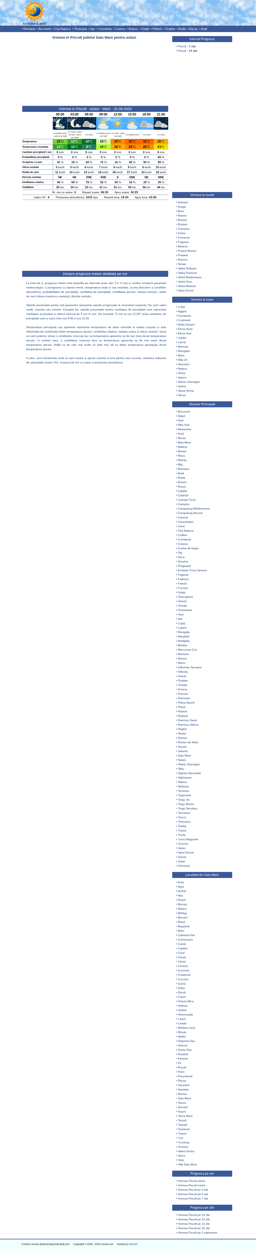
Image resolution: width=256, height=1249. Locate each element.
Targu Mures (186, 804)
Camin (182, 944)
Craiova (120, 28)
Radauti (183, 715)
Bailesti (182, 446)
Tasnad (182, 1124)
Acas (181, 882)
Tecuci (182, 817)
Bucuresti (45, 28)
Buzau (182, 486)
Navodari (183, 364)
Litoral (182, 342)
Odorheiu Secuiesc (190, 667)
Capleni (183, 948)
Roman (182, 737)
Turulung (183, 1142)
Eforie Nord (185, 329)
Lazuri (182, 1018)
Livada (182, 1023)
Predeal (183, 255)
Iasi (92, 28)
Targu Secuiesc (187, 808)
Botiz (181, 930)
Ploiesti (157, 28)
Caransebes (185, 521)
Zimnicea (184, 865)
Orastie (182, 685)
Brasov (133, 28)
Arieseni (183, 202)
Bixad (181, 921)
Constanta (105, 28)
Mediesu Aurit (186, 1027)
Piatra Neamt (186, 702)
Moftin (182, 1036)
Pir (179, 1063)
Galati (145, 28)
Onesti (182, 676)
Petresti (183, 1058)
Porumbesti (185, 1076)
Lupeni (182, 627)
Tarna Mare (185, 1116)
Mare (181, 355)
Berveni (183, 917)
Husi (181, 614)
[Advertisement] (95, 71)
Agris (181, 886)
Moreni (182, 658)
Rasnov (183, 259)
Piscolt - (187, 46)
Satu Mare (184, 755)
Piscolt (182, 1067)
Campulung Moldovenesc (194, 508)
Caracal (183, 517)
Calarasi (183, 495)
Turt (180, 1138)
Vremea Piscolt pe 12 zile (194, 1219)
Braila (182, 28)
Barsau (182, 904)
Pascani (183, 693)
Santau (182, 1093)
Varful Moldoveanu (190, 277)
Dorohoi (183, 561)
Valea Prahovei (187, 272)
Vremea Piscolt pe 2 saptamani (197, 1232)
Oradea (170, 28)
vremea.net (34, 23)
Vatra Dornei (186, 290)
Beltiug (182, 913)
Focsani (183, 588)
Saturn (182, 377)
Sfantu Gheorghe (189, 381)
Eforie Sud (184, 333)
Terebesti (184, 1129)
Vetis (181, 1160)
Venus (182, 395)
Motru (181, 662)
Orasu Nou (185, 1049)
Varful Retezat (187, 286)
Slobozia (183, 786)
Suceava (183, 790)
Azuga (182, 206)
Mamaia (183, 346)
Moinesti (183, 654)
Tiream (182, 1133)
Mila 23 (182, 359)
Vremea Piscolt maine (191, 1185)
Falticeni (183, 579)
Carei (181, 526)
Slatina (182, 782)
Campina (183, 228)
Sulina (182, 386)
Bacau (193, 28)
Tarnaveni (184, 812)
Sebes (182, 760)
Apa (180, 895)
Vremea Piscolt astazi (191, 1180)
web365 (133, 1244)
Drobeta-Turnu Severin (192, 570)
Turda (181, 834)
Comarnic (184, 237)
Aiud (180, 420)
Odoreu (183, 1045)
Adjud (181, 416)
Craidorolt (184, 974)
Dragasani (184, 565)
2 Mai (181, 306)
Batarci (182, 908)
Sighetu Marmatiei (189, 773)
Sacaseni (184, 1085)
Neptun (182, 368)
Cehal (181, 961)
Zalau (181, 861)
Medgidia (184, 640)
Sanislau (183, 1089)
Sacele (182, 746)
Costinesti (184, 320)
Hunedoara (185, 610)
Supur (182, 1111)
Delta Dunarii (186, 324)
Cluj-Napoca (62, 28)
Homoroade (185, 1014)
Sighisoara (184, 777)
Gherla (182, 601)
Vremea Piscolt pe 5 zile (193, 1194)
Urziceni (183, 843)
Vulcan (182, 857)
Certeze (183, 966)
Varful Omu (185, 281)
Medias (182, 645)
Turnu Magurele (188, 839)
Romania (29, 28)
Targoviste (184, 795)
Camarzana (185, 939)
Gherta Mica (186, 1001)
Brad (181, 473)
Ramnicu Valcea (188, 724)
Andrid (182, 891)
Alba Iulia (183, 424)
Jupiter (182, 337)
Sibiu (181, 768)
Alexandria (184, 429)
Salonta (183, 751)
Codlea (182, 535)
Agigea (182, 311)
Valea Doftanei (187, 268)
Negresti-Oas (186, 1041)
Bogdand (183, 926)
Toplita (182, 826)
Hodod (182, 1010)
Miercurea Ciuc (187, 649)
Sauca (182, 1102)
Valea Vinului (186, 1151)
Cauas (182, 957)
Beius (181, 455)
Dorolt (182, 992)
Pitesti (182, 707)
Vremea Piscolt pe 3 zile (193, 1189)
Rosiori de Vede (188, 742)
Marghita (183, 636)
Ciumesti (183, 970)
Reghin (182, 729)
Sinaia (182, 264)
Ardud (181, 899)
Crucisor (183, 979)
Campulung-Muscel (190, 513)
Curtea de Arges (188, 548)
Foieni (182, 996)
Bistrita (182, 460)
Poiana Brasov (187, 250)
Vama (181, 1155)
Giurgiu (182, 605)
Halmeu (183, 1005)
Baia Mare (184, 442)
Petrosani (184, 698)
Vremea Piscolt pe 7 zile (193, 1198)
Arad (204, 28)
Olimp (181, 373)
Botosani (183, 468)
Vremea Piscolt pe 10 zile (194, 1215)
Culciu (182, 983)
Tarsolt (182, 1120)
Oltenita (183, 671)
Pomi (181, 1071)
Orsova (182, 689)
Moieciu (183, 246)
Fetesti (182, 583)
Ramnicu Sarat (187, 720)
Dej (180, 552)
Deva (181, 557)
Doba (181, 988)
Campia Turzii (186, 499)
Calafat (182, 491)
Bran (181, 211)
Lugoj (181, 623)
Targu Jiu (184, 799)
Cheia (181, 233)
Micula (182, 1032)
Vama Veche (186, 390)
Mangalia (184, 351)
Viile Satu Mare (187, 1164)
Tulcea (182, 830)
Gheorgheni (185, 596)
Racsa (182, 1080)
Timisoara (80, 28)
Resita (182, 733)
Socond (183, 1107)
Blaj (180, 464)
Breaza (182, 219)
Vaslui (181, 848)
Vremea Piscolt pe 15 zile (194, 1228)
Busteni (182, 224)
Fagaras (183, 242)
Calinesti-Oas (186, 935)
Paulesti (183, 1054)
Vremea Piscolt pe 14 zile (194, 1223)
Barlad (182, 451)
